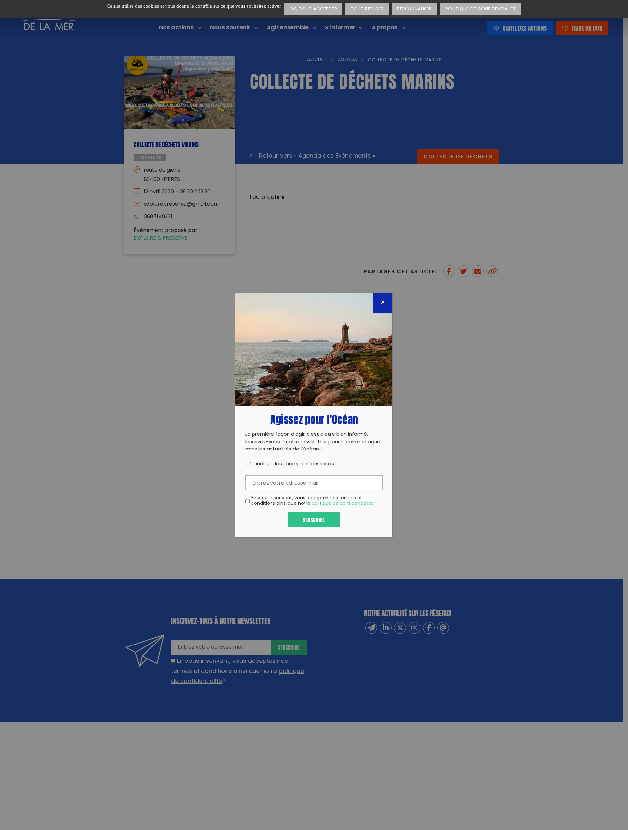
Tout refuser (367, 9)
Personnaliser (414, 9)
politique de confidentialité (342, 503)
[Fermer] (382, 303)
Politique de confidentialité (480, 9)
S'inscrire (314, 519)
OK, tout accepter (313, 9)
